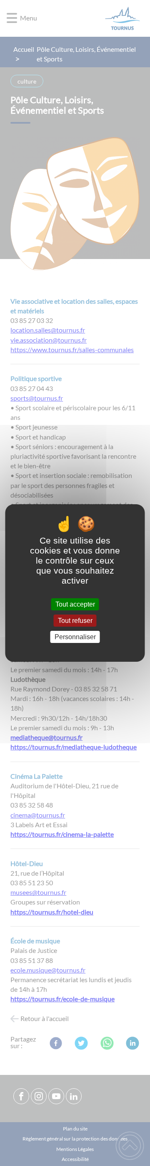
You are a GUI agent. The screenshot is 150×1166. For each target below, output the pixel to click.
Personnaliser (75, 636)
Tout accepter (75, 604)
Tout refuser (75, 620)
